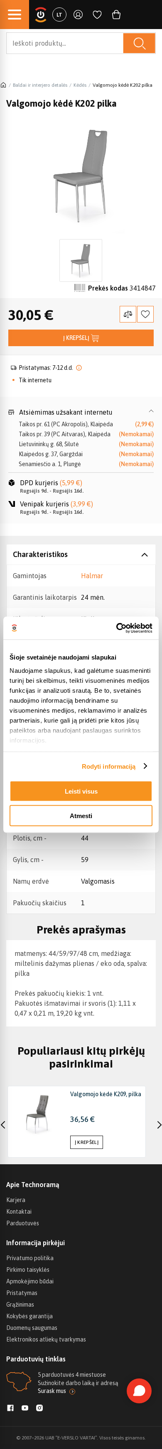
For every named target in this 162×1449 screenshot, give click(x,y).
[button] (81, 412)
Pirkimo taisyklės (27, 1269)
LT (59, 15)
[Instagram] (39, 1409)
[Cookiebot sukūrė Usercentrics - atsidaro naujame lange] (116, 628)
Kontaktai (19, 1211)
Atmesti (81, 815)
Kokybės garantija (29, 1316)
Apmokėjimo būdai (30, 1281)
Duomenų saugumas (31, 1327)
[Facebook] (10, 1409)
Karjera (15, 1200)
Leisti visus (81, 791)
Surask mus (52, 1391)
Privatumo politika (30, 1258)
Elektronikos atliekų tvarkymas (46, 1339)
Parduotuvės (22, 1223)
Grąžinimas (20, 1304)
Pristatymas (21, 1293)
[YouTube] (25, 1409)
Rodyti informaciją (109, 766)
